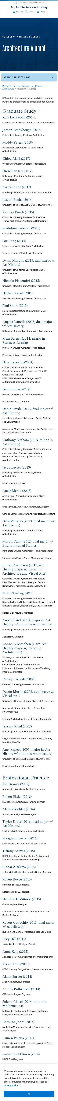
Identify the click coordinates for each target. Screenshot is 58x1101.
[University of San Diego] (15, 2)
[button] (29, 77)
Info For (19, 11)
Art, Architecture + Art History (27, 86)
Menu (42, 11)
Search (32, 11)
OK (29, 1094)
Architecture (8, 89)
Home (8, 86)
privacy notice (11, 1085)
